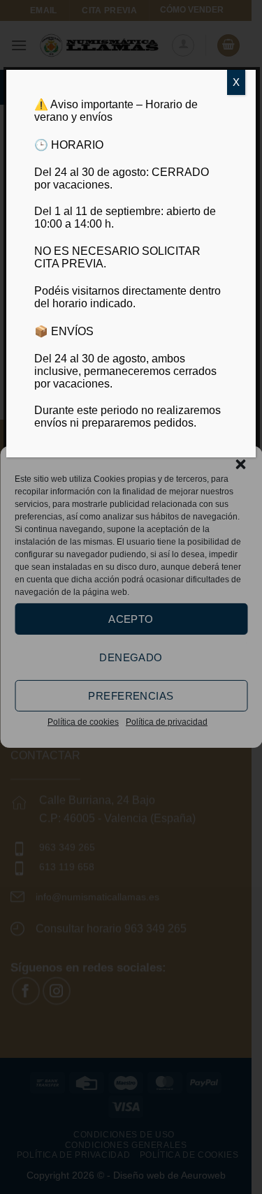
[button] (240, 464)
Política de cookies (83, 722)
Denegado (131, 657)
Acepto (131, 618)
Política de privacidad (167, 722)
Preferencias (130, 695)
